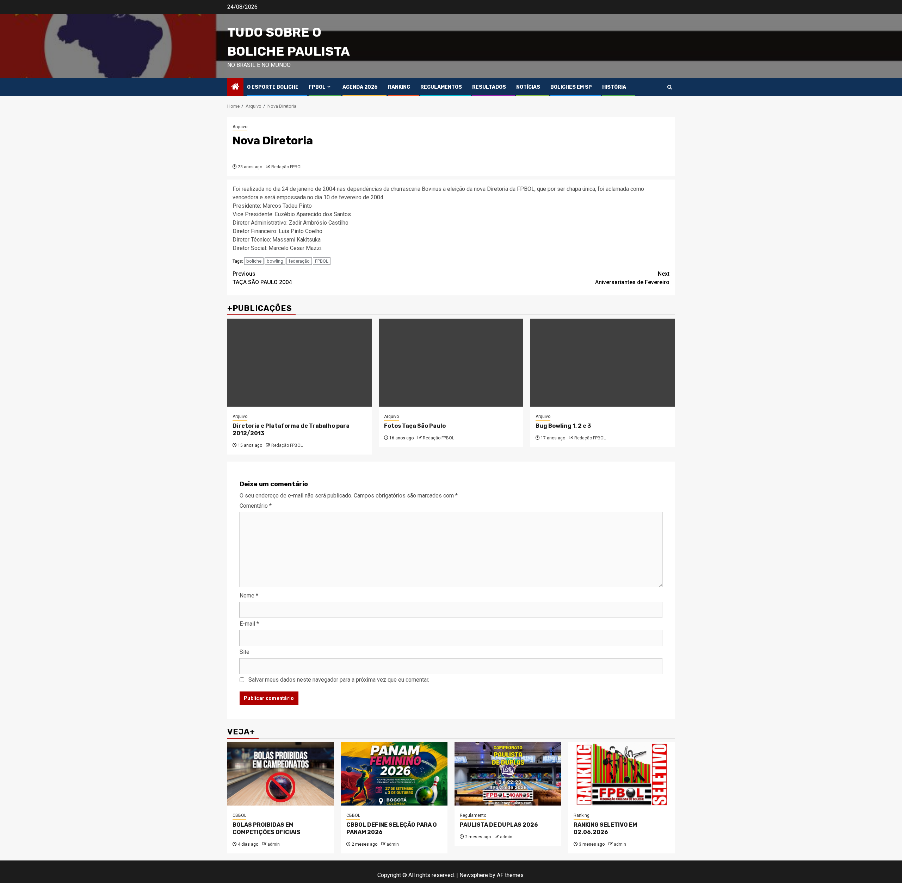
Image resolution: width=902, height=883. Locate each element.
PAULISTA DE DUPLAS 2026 (499, 824)
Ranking (581, 815)
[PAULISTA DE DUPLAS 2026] (508, 774)
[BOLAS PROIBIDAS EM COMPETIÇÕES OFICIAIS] (280, 774)
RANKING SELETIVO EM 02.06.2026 (605, 828)
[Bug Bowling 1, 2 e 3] (602, 363)
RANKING (399, 87)
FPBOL (317, 87)
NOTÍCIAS (528, 87)
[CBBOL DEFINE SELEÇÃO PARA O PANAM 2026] (394, 774)
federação (299, 261)
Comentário (256, 505)
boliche (253, 261)
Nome (249, 595)
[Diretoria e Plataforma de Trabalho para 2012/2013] (299, 363)
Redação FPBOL (287, 166)
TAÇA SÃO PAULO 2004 (262, 278)
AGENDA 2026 (360, 87)
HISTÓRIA (614, 87)
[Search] (669, 87)
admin (273, 844)
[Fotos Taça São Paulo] (451, 363)
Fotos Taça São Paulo (415, 425)
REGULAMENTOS (441, 87)
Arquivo (240, 126)
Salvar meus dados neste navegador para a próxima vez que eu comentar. (338, 679)
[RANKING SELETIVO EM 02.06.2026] (621, 774)
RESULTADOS (489, 87)
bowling (275, 261)
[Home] (235, 87)
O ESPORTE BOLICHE (272, 87)
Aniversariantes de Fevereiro (632, 278)
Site (244, 652)
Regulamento (473, 815)
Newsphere (473, 875)
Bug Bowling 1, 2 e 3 (563, 425)
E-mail (249, 623)
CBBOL (239, 815)
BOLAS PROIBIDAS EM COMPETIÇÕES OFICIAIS (267, 828)
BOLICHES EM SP (571, 87)
